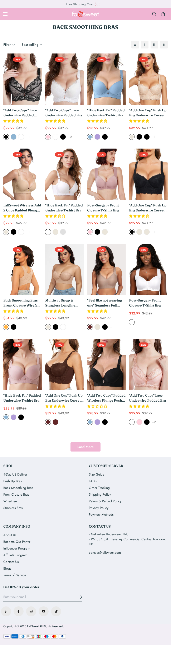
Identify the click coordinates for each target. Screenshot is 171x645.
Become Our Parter (16, 541)
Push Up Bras (12, 481)
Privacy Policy (98, 507)
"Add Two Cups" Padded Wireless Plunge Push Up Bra (106, 398)
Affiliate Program (15, 555)
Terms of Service (14, 575)
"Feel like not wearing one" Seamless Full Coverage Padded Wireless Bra (104, 303)
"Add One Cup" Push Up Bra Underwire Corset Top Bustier (147, 113)
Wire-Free (10, 501)
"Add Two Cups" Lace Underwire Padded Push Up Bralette (20, 113)
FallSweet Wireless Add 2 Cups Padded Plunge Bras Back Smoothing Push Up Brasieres (22, 208)
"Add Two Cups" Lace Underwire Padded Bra (63, 112)
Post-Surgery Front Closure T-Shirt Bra (103, 207)
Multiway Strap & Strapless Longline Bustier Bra (60, 303)
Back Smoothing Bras (18, 487)
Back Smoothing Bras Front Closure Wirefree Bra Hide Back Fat (22, 303)
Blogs (7, 568)
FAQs (93, 481)
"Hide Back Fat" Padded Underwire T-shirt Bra (106, 112)
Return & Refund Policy (105, 501)
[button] (13, 121)
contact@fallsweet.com (105, 552)
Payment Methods (101, 514)
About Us (9, 535)
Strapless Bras (13, 507)
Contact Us (11, 561)
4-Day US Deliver (15, 474)
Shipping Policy (100, 494)
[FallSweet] (85, 14)
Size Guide (96, 474)
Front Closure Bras (16, 494)
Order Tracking (99, 487)
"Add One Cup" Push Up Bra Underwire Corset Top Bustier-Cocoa (64, 398)
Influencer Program (16, 548)
